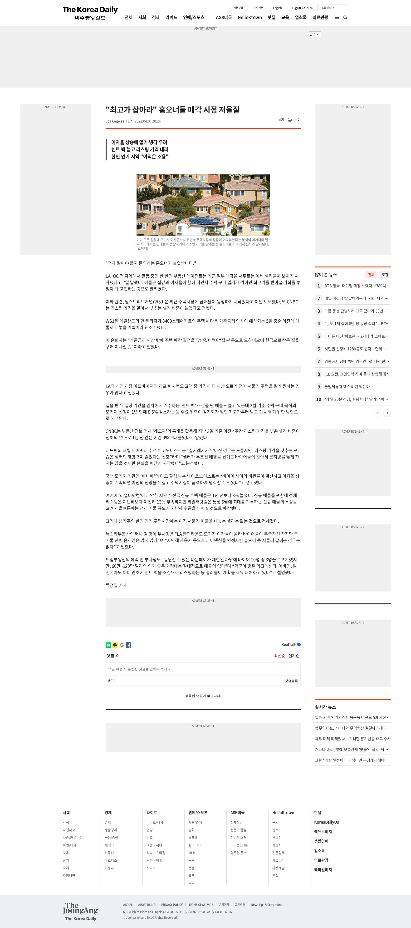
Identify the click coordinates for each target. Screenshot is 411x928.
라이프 (171, 17)
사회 (142, 17)
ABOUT (127, 905)
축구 (191, 883)
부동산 (109, 852)
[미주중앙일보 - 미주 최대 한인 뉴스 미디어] (90, 13)
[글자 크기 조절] (281, 120)
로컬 (385, 274)
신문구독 (238, 8)
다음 (387, 413)
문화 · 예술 (154, 860)
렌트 (275, 829)
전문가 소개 (238, 837)
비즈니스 (111, 860)
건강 (150, 829)
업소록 (301, 17)
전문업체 (278, 852)
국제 (66, 867)
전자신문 (258, 8)
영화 (191, 829)
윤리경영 (224, 905)
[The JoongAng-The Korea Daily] (80, 911)
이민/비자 (69, 845)
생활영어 (321, 841)
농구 (191, 860)
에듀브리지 (323, 831)
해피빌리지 (323, 869)
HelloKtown (250, 17)
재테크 (109, 845)
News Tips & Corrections (266, 905)
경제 (156, 17)
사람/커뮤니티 (73, 837)
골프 (191, 875)
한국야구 (194, 845)
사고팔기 (278, 860)
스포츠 (193, 837)
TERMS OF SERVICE (201, 905)
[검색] (345, 17)
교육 (285, 17)
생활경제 (111, 829)
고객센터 (240, 905)
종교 (150, 837)
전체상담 (236, 822)
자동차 (109, 867)
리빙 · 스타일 (156, 852)
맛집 (275, 875)
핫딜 (271, 17)
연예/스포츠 (194, 17)
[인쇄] (290, 120)
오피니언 (69, 875)
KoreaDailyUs (326, 822)
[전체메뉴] (337, 17)
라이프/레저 (155, 822)
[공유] (298, 120)
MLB (191, 852)
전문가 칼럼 (238, 829)
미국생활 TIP (239, 845)
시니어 (151, 867)
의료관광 (320, 17)
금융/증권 (111, 837)
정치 (66, 860)
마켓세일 (278, 867)
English (277, 8)
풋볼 (191, 867)
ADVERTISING (146, 905)
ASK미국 (224, 17)
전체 (128, 17)
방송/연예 (195, 822)
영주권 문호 (238, 852)
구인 (275, 822)
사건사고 (69, 829)
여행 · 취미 (154, 845)
